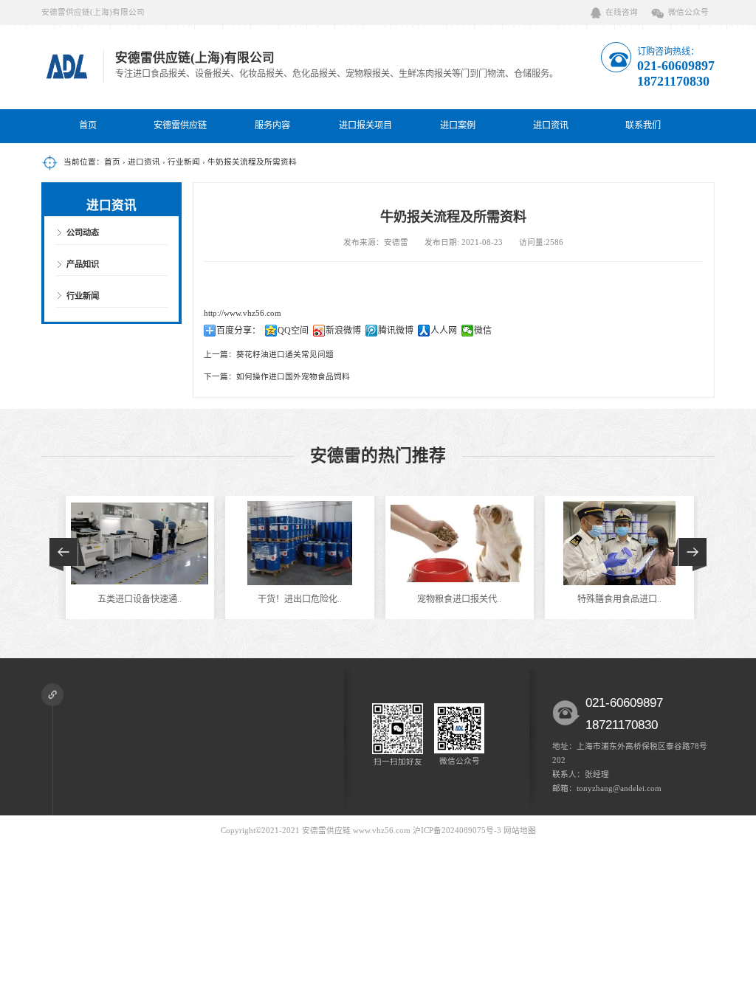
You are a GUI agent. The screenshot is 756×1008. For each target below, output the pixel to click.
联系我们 (643, 125)
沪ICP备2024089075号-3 (457, 830)
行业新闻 (184, 162)
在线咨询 (621, 12)
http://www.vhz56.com (242, 313)
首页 (88, 125)
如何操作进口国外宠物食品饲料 (293, 377)
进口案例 (457, 125)
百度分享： (238, 330)
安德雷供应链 (180, 125)
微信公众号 (688, 12)
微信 (483, 330)
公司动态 (82, 232)
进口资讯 (550, 125)
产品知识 (82, 264)
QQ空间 (293, 330)
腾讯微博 (395, 330)
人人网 (443, 330)
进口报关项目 (365, 125)
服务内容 (272, 125)
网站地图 (520, 830)
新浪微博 (343, 330)
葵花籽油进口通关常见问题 (285, 355)
